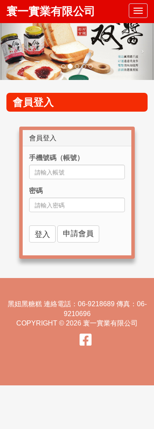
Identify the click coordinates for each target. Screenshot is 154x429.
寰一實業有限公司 (50, 11)
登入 (42, 233)
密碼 (36, 190)
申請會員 (78, 233)
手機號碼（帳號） (56, 157)
